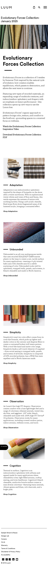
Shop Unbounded (10, 276)
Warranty (4, 545)
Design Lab (5, 536)
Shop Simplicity (9, 363)
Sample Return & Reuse (9, 533)
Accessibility (5, 555)
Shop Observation (10, 428)
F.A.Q (3, 542)
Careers (4, 539)
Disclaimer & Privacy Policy (10, 551)
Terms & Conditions (8, 548)
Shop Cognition (9, 494)
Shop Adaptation (10, 211)
